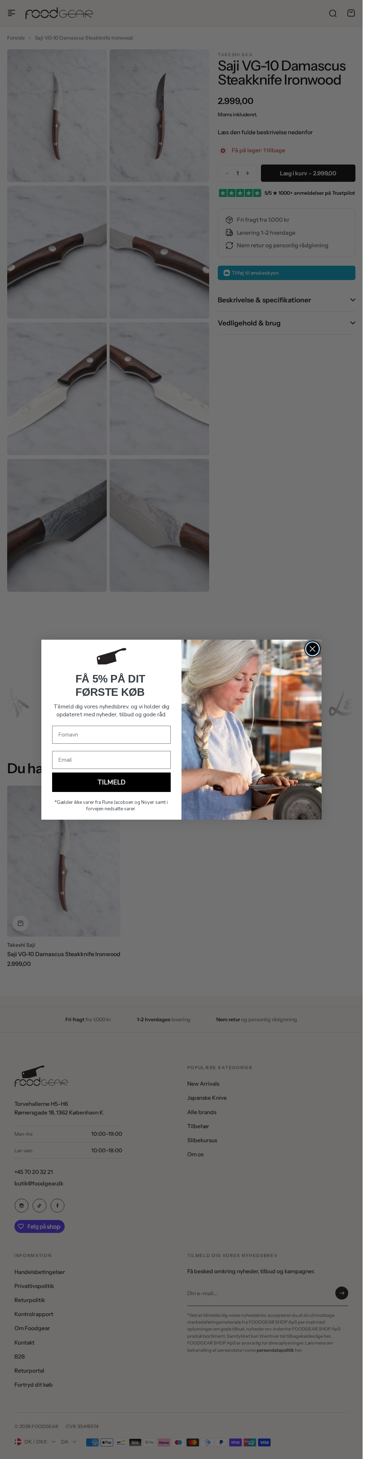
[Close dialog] (312, 649)
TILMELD (111, 782)
